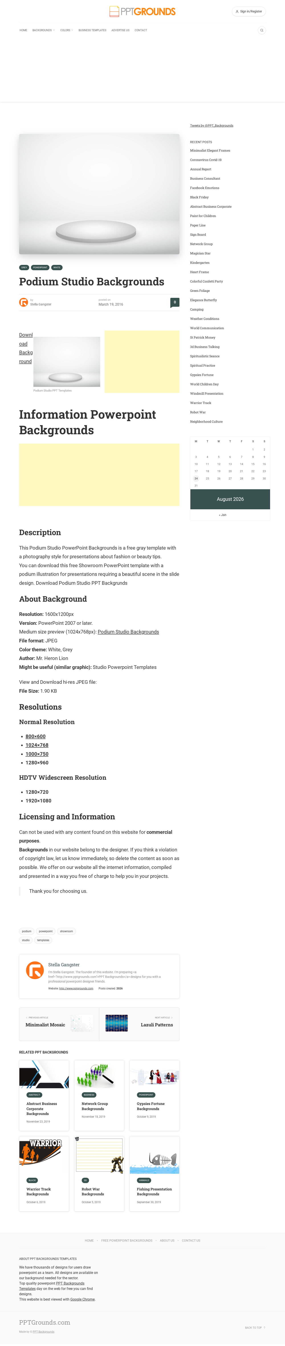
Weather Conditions (204, 319)
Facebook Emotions (204, 188)
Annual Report (200, 169)
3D (85, 1180)
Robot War (198, 412)
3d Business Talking (205, 347)
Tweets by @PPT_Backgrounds (211, 125)
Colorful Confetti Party (206, 281)
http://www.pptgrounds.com (76, 988)
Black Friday (199, 197)
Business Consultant (205, 178)
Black (32, 1180)
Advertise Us (120, 30)
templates (43, 940)
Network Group (201, 244)
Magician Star (200, 253)
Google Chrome (82, 1299)
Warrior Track (200, 403)
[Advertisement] (142, 71)
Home (23, 30)
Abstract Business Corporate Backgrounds (41, 1108)
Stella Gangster (40, 304)
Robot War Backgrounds (93, 1191)
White (56, 267)
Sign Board (198, 234)
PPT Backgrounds (43, 1331)
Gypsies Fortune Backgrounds (151, 1106)
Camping (197, 309)
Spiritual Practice (202, 365)
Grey (24, 267)
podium (26, 931)
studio (26, 940)
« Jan (222, 515)
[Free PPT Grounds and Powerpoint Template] (142, 11)
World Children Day (204, 384)
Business (89, 1095)
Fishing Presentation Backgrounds (154, 1191)
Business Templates (92, 30)
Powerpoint (40, 267)
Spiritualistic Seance (205, 356)
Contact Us (191, 1240)
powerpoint (46, 931)
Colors (65, 30)
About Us (167, 1240)
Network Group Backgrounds (95, 1106)
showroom (66, 931)
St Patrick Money (202, 337)
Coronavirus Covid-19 (206, 160)
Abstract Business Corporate (211, 206)
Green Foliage (200, 290)
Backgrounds (42, 30)
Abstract (34, 1095)
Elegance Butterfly (203, 300)
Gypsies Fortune (202, 375)
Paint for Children (203, 216)
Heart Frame (199, 272)
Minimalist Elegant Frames (210, 150)
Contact (141, 30)
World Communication (207, 328)
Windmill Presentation (206, 393)
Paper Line (198, 225)
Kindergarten (200, 262)
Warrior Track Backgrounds (38, 1191)
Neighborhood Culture (206, 421)
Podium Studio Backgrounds (128, 632)
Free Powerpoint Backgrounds (126, 1240)
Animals (144, 1180)
